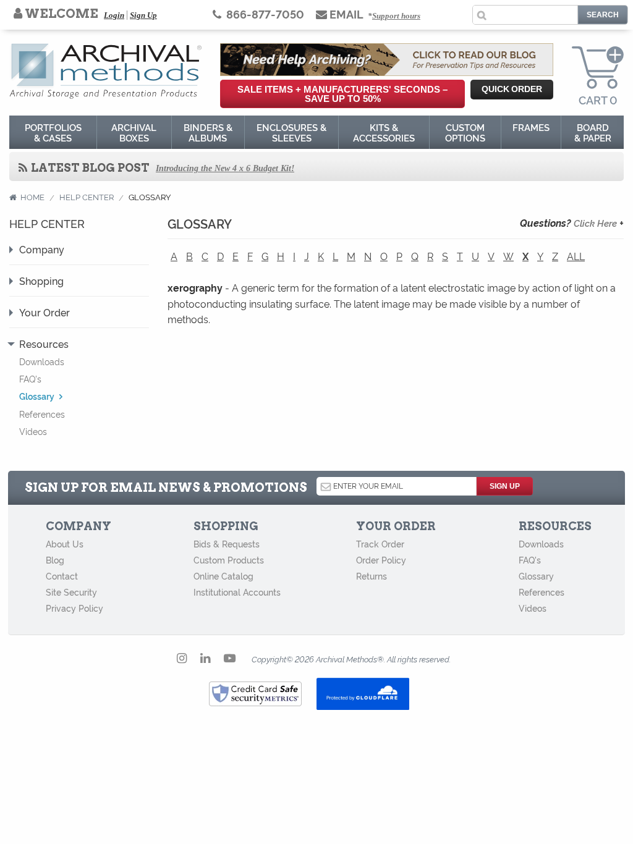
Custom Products (228, 559)
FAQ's (30, 378)
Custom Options (465, 132)
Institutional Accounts (237, 592)
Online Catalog (223, 576)
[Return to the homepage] (105, 68)
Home (32, 196)
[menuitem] (53, 132)
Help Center (86, 196)
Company (41, 249)
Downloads (41, 361)
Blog (55, 559)
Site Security (71, 592)
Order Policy (381, 559)
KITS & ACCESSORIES (384, 132)
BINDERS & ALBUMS (208, 132)
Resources (44, 343)
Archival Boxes (133, 132)
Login (114, 15)
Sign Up (143, 15)
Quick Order (512, 89)
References (42, 414)
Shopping (41, 280)
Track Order (380, 543)
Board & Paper (592, 132)
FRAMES (531, 126)
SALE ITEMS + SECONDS (342, 94)
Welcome (60, 13)
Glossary (536, 576)
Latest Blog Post (89, 167)
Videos (33, 431)
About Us (64, 543)
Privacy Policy (74, 608)
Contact (62, 576)
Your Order (44, 312)
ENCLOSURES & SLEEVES (291, 132)
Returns (371, 576)
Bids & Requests (226, 543)
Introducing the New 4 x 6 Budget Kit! (225, 168)
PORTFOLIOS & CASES (53, 132)
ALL (576, 256)
